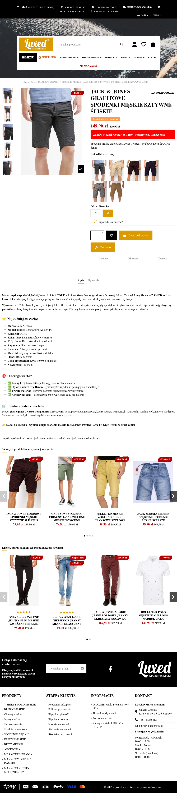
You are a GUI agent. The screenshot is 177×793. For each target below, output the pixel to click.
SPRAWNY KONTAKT (108, 7)
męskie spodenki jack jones (17, 438)
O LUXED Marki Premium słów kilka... (111, 706)
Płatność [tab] (133, 258)
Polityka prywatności (59, 709)
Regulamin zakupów (59, 704)
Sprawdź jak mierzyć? (111, 222)
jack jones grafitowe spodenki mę (52, 438)
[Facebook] (110, 669)
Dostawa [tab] (104, 258)
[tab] (93, 280)
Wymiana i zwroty (58, 719)
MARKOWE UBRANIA (18, 754)
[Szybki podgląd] (11, 467)
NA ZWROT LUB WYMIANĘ (37, 7)
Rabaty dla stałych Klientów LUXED (108, 725)
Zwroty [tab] (162, 258)
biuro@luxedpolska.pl (151, 725)
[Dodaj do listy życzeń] (111, 235)
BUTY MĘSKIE (13, 744)
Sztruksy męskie (13, 724)
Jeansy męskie (12, 719)
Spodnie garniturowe (15, 729)
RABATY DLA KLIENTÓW (106, 11)
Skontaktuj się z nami (60, 734)
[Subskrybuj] (82, 668)
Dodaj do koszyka (138, 235)
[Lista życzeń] (144, 44)
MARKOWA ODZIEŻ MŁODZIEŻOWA (17, 770)
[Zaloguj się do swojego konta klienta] (134, 44)
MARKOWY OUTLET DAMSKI (17, 761)
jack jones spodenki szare (86, 438)
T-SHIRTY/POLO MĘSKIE (20, 704)
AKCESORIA (12, 749)
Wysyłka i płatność (58, 714)
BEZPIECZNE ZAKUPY (77, 7)
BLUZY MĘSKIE (14, 709)
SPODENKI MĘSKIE (16, 734)
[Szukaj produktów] (122, 44)
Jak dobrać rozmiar (103, 718)
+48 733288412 (148, 719)
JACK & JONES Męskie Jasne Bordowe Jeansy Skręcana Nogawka (110, 615)
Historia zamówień (58, 724)
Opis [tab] (81, 280)
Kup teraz (105, 247)
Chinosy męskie (13, 714)
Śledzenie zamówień (59, 729)
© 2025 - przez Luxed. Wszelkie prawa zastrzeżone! (132, 787)
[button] (84, 536)
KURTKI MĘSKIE (15, 739)
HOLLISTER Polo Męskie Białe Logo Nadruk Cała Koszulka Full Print (153, 617)
